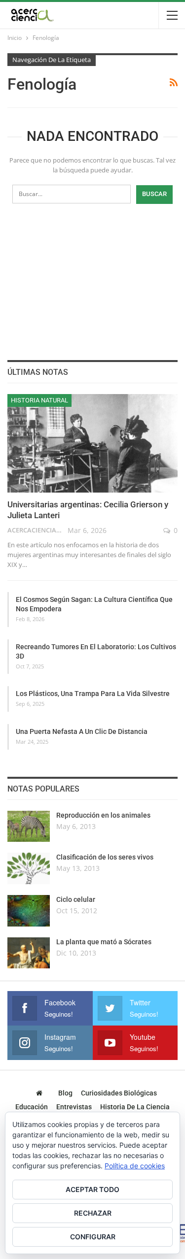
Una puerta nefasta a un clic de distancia (82, 731)
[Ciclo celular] (28, 911)
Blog (65, 1093)
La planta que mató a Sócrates (103, 942)
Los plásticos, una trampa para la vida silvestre (93, 693)
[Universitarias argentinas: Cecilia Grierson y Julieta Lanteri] (92, 443)
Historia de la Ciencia (135, 1107)
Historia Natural (39, 400)
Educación (31, 1107)
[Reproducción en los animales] (28, 826)
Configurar (92, 1236)
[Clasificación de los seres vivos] (28, 868)
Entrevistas (74, 1107)
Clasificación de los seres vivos (104, 857)
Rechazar (92, 1213)
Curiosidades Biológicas (119, 1093)
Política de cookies (135, 1165)
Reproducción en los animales (103, 815)
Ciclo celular (75, 899)
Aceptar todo (92, 1189)
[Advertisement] (93, 280)
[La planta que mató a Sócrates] (28, 953)
